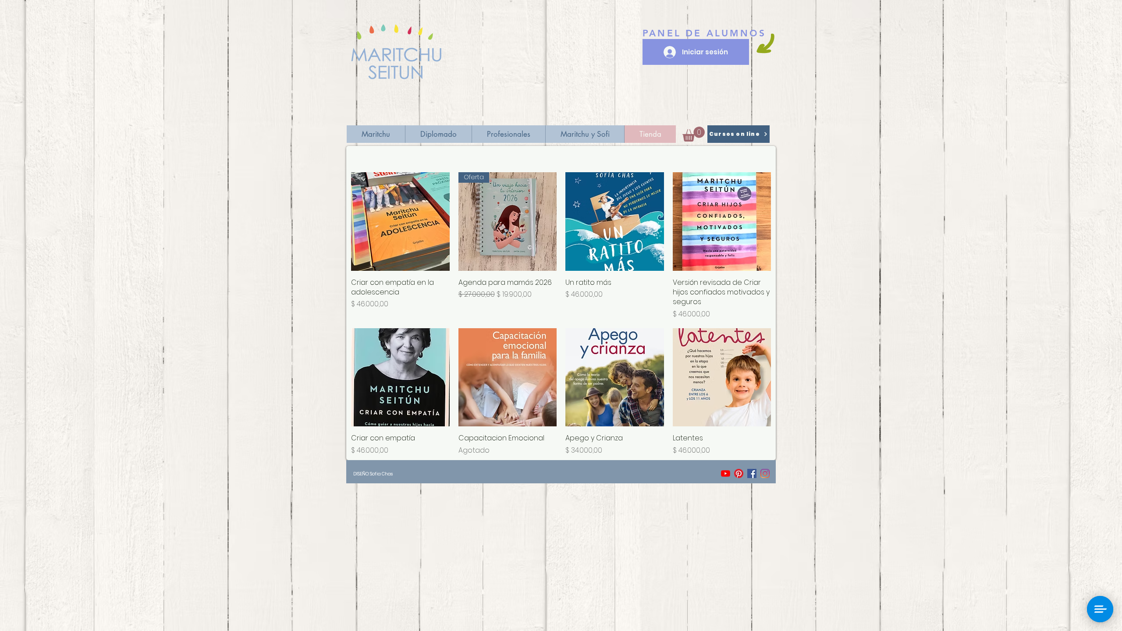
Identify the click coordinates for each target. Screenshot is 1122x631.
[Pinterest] (738, 473)
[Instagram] (765, 473)
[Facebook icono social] (751, 473)
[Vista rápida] (400, 221)
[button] (693, 134)
